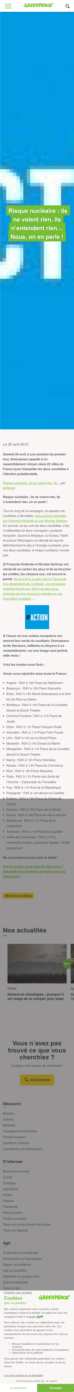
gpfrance (9, 488)
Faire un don (12, 1288)
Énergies (9, 1183)
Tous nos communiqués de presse (27, 1224)
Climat (7, 1177)
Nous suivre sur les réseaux (22, 1258)
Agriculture (10, 1189)
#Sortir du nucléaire (18, 896)
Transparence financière (20, 1131)
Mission (8, 1113)
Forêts (7, 1195)
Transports (10, 1206)
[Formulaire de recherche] (67, 6)
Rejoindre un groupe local (21, 1276)
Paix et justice (12, 1212)
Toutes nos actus (15, 1218)
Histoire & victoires (16, 1143)
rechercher (40, 1080)
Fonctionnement (14, 1137)
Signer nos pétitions (17, 1264)
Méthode (9, 1125)
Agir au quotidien (15, 1270)
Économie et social (16, 1171)
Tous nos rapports (15, 1230)
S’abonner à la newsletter (21, 1252)
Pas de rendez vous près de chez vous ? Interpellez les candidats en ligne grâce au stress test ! (34, 871)
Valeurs (8, 1119)
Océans (8, 1200)
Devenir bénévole (15, 1282)
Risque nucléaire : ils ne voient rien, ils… (31, 483)
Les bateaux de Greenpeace (23, 1148)
